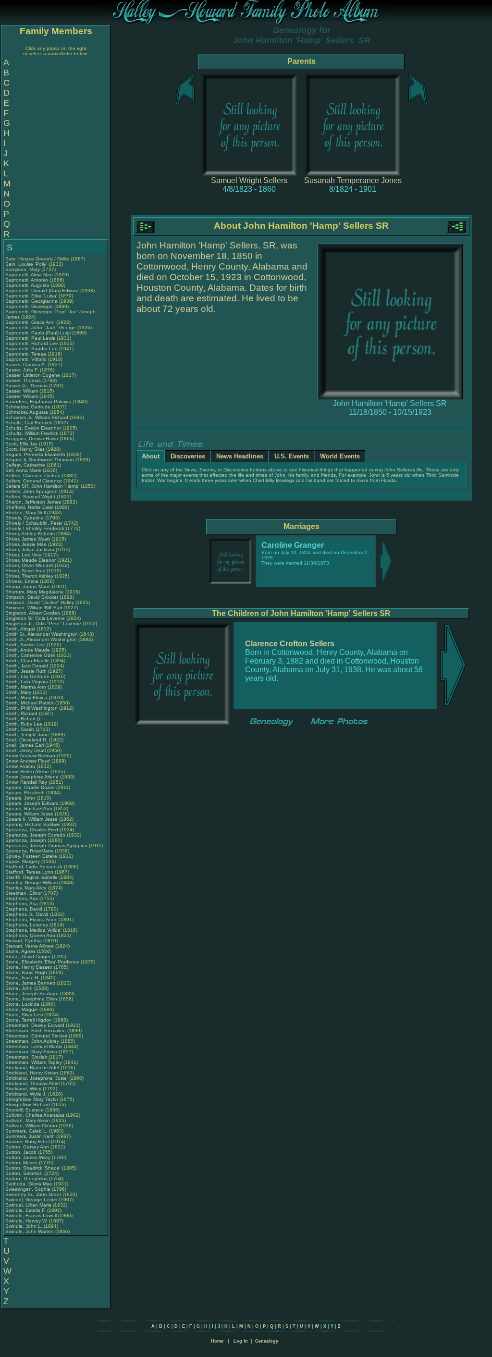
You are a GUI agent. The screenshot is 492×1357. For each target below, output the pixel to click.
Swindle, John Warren (29, 1231)
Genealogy (266, 1341)
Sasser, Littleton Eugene (32, 375)
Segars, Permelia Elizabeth (35, 454)
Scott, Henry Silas (25, 449)
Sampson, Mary (23, 269)
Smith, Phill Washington (31, 708)
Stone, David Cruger (27, 956)
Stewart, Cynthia (24, 940)
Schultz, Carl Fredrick (28, 422)
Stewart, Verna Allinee (29, 946)
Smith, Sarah (20, 729)
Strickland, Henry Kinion (31, 1072)
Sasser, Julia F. (21, 369)
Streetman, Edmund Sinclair (36, 1035)
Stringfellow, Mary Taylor (31, 1099)
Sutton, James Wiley (27, 1157)
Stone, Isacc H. (22, 977)
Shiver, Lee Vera (23, 554)
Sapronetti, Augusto (28, 285)
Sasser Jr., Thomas (27, 385)
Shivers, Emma (22, 581)
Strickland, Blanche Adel (32, 1067)
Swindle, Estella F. (25, 1210)
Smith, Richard (22, 713)
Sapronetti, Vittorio (26, 359)
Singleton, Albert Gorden (32, 613)
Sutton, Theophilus (27, 1178)
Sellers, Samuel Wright (30, 496)
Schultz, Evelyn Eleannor (33, 428)
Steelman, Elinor (24, 893)
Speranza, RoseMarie (30, 850)
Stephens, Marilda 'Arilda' (34, 930)
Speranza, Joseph (26, 840)
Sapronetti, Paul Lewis (30, 338)
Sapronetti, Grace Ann (30, 322)
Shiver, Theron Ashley (29, 576)
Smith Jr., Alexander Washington (41, 639)
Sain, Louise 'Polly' (26, 264)
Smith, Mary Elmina (26, 697)
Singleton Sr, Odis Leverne (35, 618)
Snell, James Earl (24, 745)
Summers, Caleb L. (26, 1131)
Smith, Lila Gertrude (27, 676)
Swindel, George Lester (31, 1199)
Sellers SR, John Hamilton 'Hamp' (42, 486)
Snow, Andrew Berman (30, 755)
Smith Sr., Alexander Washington (41, 634)
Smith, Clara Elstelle (27, 660)
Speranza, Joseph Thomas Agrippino (46, 845)
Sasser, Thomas (23, 380)
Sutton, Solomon (24, 1173)
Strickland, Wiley (24, 1088)
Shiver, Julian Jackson (29, 549)
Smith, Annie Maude (27, 650)
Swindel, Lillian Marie (28, 1205)
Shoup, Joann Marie (27, 586)
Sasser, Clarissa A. (25, 364)
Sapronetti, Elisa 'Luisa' (32, 295)
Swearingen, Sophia (28, 1189)
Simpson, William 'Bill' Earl (33, 607)
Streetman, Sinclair (27, 1057)
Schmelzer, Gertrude (28, 406)
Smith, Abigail (21, 628)
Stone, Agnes (21, 951)
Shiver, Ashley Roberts (30, 533)
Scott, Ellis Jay (21, 443)
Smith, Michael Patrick (29, 702)
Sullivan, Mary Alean (27, 1120)
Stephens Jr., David (27, 914)
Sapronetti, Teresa (26, 354)
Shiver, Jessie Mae (26, 544)
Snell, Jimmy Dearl (25, 750)
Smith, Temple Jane (27, 734)
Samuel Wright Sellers (249, 180)
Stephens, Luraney (27, 924)
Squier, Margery (23, 861)
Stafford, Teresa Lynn (29, 872)
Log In (241, 1341)
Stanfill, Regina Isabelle (31, 877)
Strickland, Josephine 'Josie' (37, 1078)
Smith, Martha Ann (25, 687)
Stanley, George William (31, 882)
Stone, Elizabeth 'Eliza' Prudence (42, 961)
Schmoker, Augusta (27, 412)
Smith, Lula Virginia (26, 681)
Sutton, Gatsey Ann (27, 1146)
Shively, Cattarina (25, 517)
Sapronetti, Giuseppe (29, 306)
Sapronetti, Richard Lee (31, 343)
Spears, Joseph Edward (32, 803)
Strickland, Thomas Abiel (32, 1083)
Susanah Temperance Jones (353, 180)
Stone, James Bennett (30, 983)
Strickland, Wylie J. (26, 1094)
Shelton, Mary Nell (25, 512)
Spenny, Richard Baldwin (33, 824)
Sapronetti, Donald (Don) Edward (42, 290)
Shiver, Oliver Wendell (29, 565)
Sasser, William (22, 391)
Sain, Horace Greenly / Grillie (37, 258)
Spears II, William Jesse (31, 819)
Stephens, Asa (22, 898)
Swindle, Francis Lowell (31, 1215)
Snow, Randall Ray (26, 782)
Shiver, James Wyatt (27, 539)
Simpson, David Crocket (31, 597)
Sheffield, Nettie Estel (29, 507)
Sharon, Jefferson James (33, 502)
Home (217, 1341)
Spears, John (21, 798)
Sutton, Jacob (21, 1152)
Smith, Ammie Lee (25, 644)
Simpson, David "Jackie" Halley (39, 602)
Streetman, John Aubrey (32, 1041)
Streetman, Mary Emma (31, 1051)
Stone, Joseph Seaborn (32, 993)
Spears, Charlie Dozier (30, 787)
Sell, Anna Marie (23, 470)
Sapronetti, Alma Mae (29, 274)
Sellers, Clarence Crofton (33, 475)
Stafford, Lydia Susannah (33, 866)
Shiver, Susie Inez (25, 570)
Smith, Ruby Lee (23, 724)
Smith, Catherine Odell (30, 655)
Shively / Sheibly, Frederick (35, 528)
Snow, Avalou (21, 766)
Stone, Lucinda (23, 1004)
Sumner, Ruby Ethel (27, 1141)
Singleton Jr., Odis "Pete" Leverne (43, 623)
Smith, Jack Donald (26, 665)
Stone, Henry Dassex (28, 967)
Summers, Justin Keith (30, 1136)
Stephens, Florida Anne (31, 919)
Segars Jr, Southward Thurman (39, 459)
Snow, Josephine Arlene (32, 776)
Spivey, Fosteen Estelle (31, 856)
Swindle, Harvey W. (26, 1220)
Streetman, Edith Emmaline (35, 1030)
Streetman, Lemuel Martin (33, 1046)
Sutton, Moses (22, 1162)
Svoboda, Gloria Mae (28, 1183)
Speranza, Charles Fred (31, 829)
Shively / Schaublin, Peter (34, 523)
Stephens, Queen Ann (31, 935)
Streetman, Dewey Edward (34, 1025)
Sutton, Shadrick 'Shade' (33, 1168)
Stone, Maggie (22, 1009)
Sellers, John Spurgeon (31, 491)
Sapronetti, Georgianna (32, 301)
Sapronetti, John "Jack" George (40, 327)
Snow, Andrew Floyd (27, 761)
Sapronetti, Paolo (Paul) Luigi (38, 332)
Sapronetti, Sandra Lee (31, 348)
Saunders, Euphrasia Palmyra (38, 401)
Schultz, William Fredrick (31, 433)
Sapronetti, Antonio (27, 280)
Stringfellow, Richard (28, 1104)
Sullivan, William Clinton (31, 1125)
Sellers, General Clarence (33, 480)
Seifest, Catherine (26, 465)
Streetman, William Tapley (33, 1062)
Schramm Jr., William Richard (36, 417)
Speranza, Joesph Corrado (35, 835)
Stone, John (19, 988)
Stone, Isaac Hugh (26, 972)
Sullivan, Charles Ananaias (34, 1115)
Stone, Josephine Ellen (31, 998)
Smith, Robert (21, 718)
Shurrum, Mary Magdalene (34, 591)
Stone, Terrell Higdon (28, 1020)
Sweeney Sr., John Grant (33, 1194)
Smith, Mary (19, 692)
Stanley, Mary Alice (26, 887)
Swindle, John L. (23, 1226)
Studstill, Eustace (25, 1109)
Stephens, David (24, 909)
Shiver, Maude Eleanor (30, 560)
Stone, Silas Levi (24, 1014)
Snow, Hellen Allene (27, 771)
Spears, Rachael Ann (28, 808)
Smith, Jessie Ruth (26, 671)
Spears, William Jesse (29, 813)
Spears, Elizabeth (25, 792)
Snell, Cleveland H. (26, 739)
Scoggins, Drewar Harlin (31, 438)
